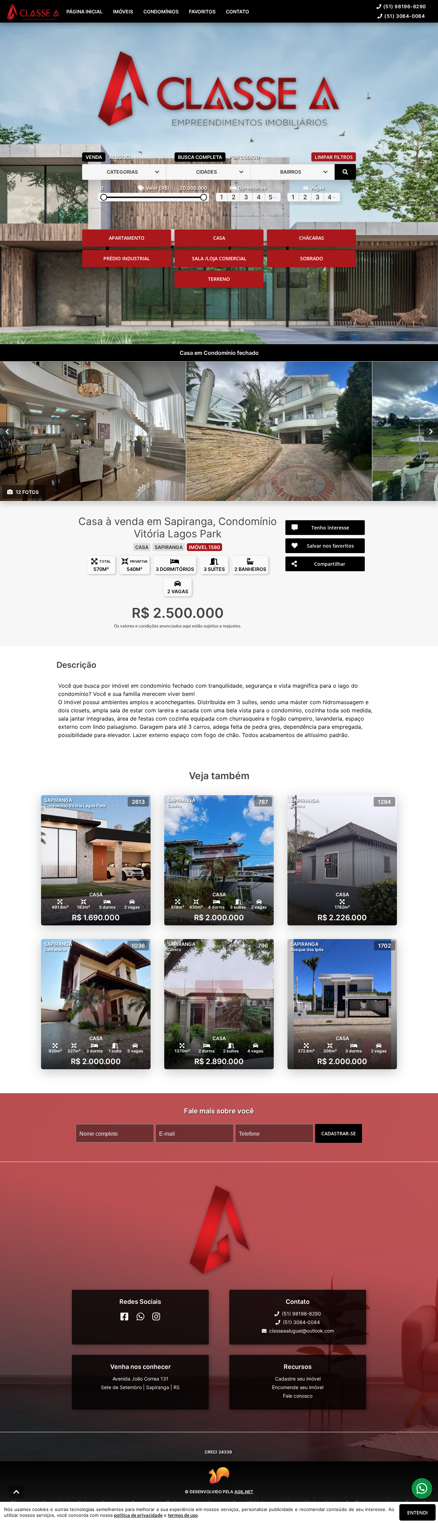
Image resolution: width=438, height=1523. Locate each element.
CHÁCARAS (311, 238)
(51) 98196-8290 (404, 6)
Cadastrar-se (338, 1133)
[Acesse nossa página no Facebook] (124, 1316)
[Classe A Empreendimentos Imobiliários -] (219, 86)
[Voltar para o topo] (16, 1492)
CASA (219, 238)
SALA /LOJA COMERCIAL (219, 258)
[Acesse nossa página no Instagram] (156, 1316)
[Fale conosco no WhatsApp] (140, 1316)
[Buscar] (345, 172)
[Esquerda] (7, 431)
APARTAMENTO (126, 238)
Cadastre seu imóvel (298, 1379)
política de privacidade (138, 1515)
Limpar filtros (334, 157)
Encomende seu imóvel (297, 1387)
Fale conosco (297, 1396)
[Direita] (431, 431)
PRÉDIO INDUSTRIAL (126, 258)
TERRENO (219, 279)
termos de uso (183, 1515)
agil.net (243, 1491)
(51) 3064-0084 (404, 16)
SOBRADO (311, 258)
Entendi (417, 1512)
